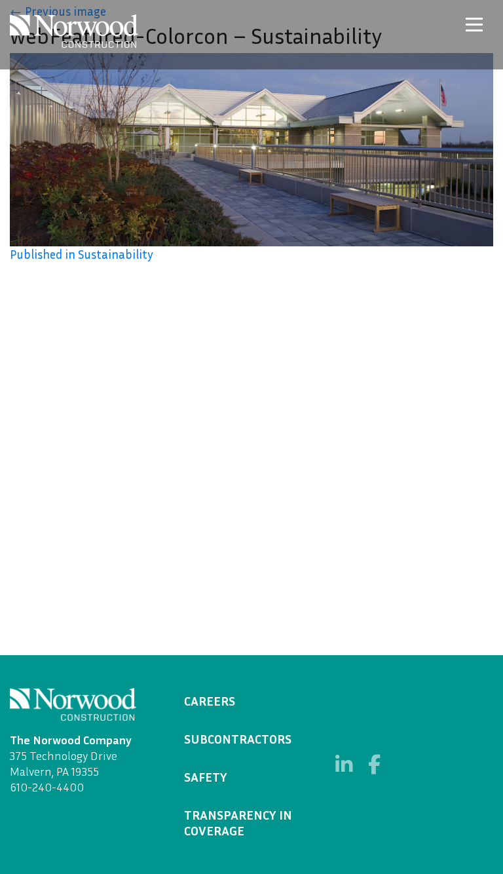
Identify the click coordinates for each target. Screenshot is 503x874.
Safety (205, 776)
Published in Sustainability (81, 254)
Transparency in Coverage (238, 822)
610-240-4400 (47, 787)
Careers (209, 700)
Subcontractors (237, 738)
